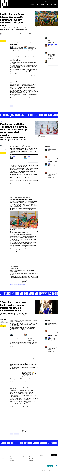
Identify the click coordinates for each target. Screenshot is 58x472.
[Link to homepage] (4, 3)
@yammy (33, 371)
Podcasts (47, 4)
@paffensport (29, 371)
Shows (38, 4)
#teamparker (12, 372)
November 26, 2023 (23, 373)
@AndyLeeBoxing (24, 371)
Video (42, 4)
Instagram (24, 277)
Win (52, 4)
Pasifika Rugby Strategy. (14, 469)
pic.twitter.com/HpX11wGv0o (18, 372)
